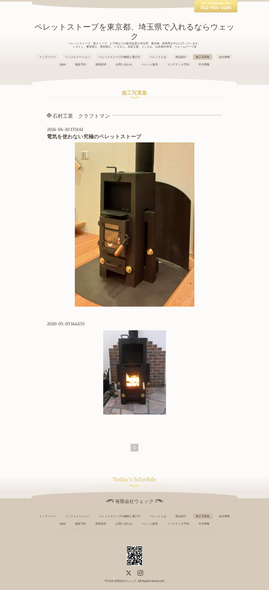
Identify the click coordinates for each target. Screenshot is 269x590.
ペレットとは (158, 57)
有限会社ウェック (125, 581)
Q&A (62, 64)
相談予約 (80, 64)
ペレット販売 (149, 64)
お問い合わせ (124, 64)
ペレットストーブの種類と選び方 (119, 57)
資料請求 (100, 64)
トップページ (47, 57)
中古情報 (204, 64)
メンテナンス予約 (178, 64)
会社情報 (224, 57)
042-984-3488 (215, 7)
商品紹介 (180, 57)
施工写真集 (203, 57)
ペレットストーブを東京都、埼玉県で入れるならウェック (134, 31)
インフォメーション (77, 57)
